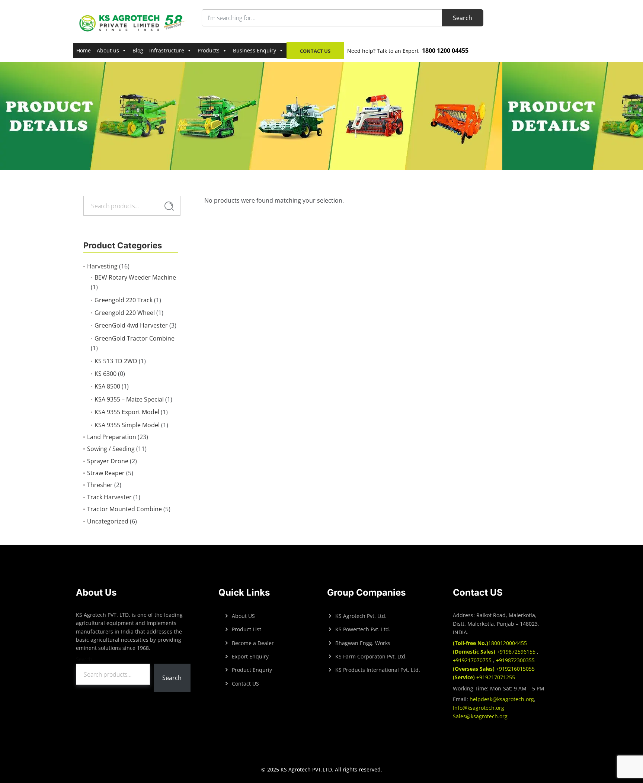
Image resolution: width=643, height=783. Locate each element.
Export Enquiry (250, 656)
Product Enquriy (252, 669)
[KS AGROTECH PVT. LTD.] (133, 23)
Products (209, 50)
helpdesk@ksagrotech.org (502, 699)
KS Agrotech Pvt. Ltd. (361, 615)
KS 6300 (105, 374)
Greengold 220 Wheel (125, 313)
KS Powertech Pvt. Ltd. (362, 629)
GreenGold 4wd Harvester (131, 325)
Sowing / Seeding (111, 449)
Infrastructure (166, 50)
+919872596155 (495, 651)
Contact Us (315, 51)
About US (243, 615)
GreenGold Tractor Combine (135, 338)
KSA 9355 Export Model (127, 412)
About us (108, 50)
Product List (246, 629)
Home (83, 50)
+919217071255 (484, 677)
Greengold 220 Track (124, 300)
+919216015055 (494, 668)
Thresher (100, 485)
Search (169, 206)
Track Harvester (109, 497)
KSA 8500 (107, 386)
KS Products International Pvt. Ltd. (377, 669)
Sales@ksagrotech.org (480, 716)
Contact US (245, 683)
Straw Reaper (106, 473)
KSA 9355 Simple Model (127, 425)
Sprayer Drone (107, 461)
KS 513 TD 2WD (116, 361)
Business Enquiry (254, 50)
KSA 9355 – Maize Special (129, 399)
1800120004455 (490, 643)
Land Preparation (111, 437)
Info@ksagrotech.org (478, 707)
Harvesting (102, 266)
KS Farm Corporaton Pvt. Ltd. (371, 656)
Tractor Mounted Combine (124, 509)
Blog (137, 50)
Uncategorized (107, 521)
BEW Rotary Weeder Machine (135, 277)
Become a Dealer (253, 643)
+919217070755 (473, 660)
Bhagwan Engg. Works (362, 643)
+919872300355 (515, 660)
